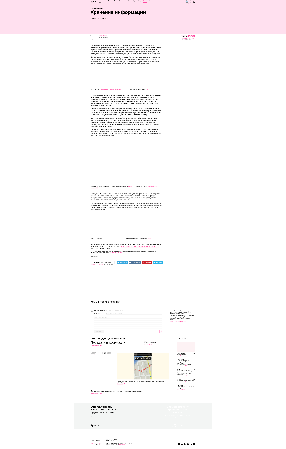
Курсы (134, 1)
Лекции (140, 1)
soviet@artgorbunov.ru (97, 443)
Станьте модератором (180, 321)
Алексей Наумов (102, 35)
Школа (130, 1)
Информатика (94, 256)
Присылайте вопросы (116, 252)
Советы (145, 1)
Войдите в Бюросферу (187, 38)
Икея (147, 89)
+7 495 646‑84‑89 (95, 444)
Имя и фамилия (99, 311)
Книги (125, 1)
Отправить (98, 331)
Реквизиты (122, 444)
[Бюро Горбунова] (96, 2)
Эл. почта (97, 313)
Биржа (116, 1)
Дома (120, 1)
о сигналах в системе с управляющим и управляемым (140, 246)
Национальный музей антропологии (111, 89)
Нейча (149, 238)
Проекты (110, 1)
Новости (104, 1)
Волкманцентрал (152, 186)
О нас (150, 1)
